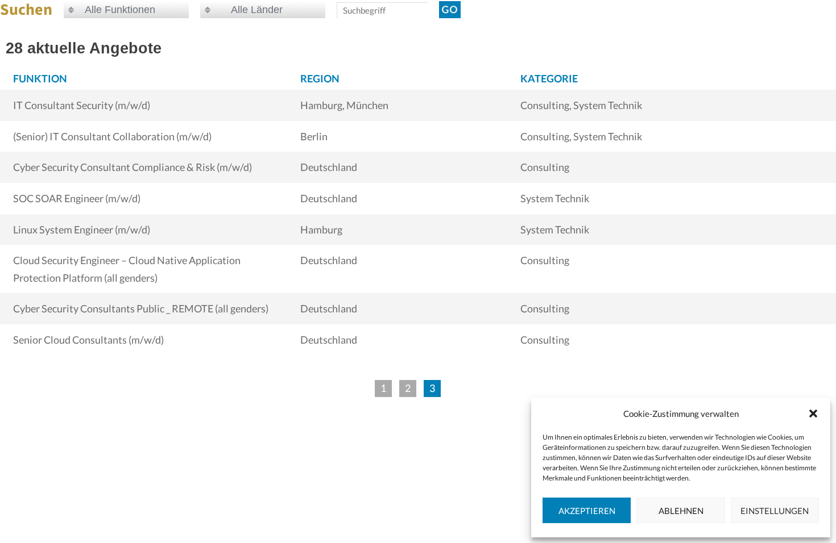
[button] (813, 413)
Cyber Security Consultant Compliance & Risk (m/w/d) (132, 167)
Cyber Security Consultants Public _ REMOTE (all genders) (140, 308)
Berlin (314, 136)
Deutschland (328, 167)
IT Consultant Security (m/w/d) (81, 105)
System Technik (554, 198)
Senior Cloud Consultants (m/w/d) (88, 339)
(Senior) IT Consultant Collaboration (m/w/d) (112, 136)
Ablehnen (681, 511)
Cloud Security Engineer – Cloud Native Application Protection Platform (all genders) (127, 269)
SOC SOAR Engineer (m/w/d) (76, 198)
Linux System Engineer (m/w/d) (81, 229)
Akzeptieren (586, 511)
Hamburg (321, 229)
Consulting (544, 167)
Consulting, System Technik (581, 105)
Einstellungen (774, 511)
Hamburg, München (344, 105)
